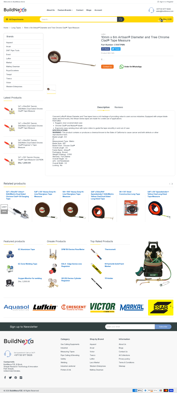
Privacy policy (124, 359)
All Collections (124, 355)
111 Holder (109, 278)
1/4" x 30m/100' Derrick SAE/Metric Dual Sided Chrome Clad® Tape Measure (30, 125)
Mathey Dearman (96, 370)
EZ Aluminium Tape (26, 249)
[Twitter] (10, 377)
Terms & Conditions (126, 362)
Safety (63, 359)
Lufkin (103, 34)
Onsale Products (56, 241)
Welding (64, 362)
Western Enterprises (98, 366)
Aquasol (93, 344)
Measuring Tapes (68, 352)
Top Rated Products (101, 241)
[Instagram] (21, 377)
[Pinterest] (15, 377)
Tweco (92, 355)
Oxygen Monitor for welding (30, 278)
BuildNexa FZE (16, 391)
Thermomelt (110, 249)
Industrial (64, 348)
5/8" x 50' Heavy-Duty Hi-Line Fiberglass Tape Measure (45, 194)
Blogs (121, 348)
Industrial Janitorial (68, 366)
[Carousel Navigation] (171, 184)
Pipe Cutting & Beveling (70, 355)
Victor (92, 352)
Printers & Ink (66, 370)
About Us (122, 344)
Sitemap (122, 366)
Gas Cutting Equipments (70, 344)
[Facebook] (5, 377)
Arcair (92, 348)
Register (170, 2)
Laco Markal (94, 362)
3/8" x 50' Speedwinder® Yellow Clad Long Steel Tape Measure (158, 194)
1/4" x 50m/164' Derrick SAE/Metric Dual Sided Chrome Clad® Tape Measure (30, 108)
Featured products (14, 241)
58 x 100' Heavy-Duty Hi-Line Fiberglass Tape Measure (73, 194)
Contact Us (107, 67)
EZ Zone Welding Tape (27, 264)
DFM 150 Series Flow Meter (73, 249)
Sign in (162, 2)
